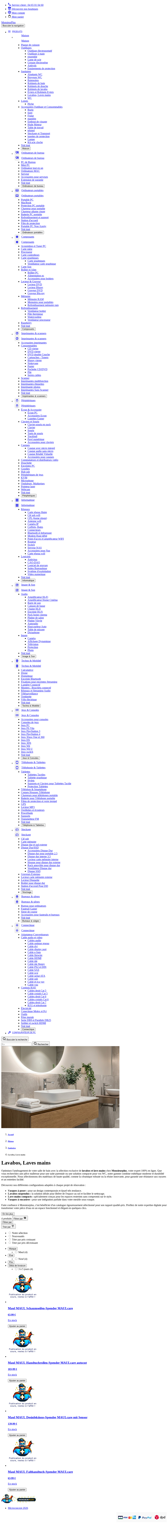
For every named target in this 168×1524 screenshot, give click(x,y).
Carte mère (26, 249)
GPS (23, 804)
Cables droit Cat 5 (37, 990)
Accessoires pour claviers (41, 442)
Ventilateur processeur (39, 319)
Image (24, 635)
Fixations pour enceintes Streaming (39, 681)
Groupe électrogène (38, 62)
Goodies (25, 468)
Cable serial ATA (36, 975)
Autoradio (33, 623)
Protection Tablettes (38, 786)
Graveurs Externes (30, 874)
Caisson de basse (36, 605)
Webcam (25, 489)
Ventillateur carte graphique (42, 263)
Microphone (27, 480)
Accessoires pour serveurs (34, 176)
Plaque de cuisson (30, 44)
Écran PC (33, 412)
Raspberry (26, 322)
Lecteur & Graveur (31, 281)
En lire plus (8, 1214)
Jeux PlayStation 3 (30, 731)
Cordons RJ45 (28, 987)
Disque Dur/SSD (30, 847)
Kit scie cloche (35, 142)
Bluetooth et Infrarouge (40, 533)
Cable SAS (33, 970)
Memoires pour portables (40, 302)
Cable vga (33, 984)
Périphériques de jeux (32, 474)
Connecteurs (34, 530)
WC (30, 98)
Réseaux (25, 509)
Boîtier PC (33, 272)
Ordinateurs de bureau (32, 186)
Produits (17, 31)
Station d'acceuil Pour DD (34, 886)
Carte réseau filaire (37, 512)
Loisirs (24, 101)
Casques (25, 445)
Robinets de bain (36, 83)
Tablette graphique (37, 777)
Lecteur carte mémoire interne (43, 859)
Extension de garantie (32, 179)
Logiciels (26, 556)
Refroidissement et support (35, 217)
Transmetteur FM (30, 819)
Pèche (31, 103)
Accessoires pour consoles (34, 719)
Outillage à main (36, 53)
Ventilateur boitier (37, 311)
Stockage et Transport (39, 133)
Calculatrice (27, 670)
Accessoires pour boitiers (40, 278)
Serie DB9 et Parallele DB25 (36, 1020)
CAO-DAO (34, 562)
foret (30, 112)
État (11, 1255)
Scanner (25, 378)
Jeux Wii (25, 746)
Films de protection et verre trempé (39, 801)
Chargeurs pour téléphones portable (39, 795)
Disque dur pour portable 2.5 (42, 853)
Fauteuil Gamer (29, 908)
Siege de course (29, 911)
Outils (24, 1014)
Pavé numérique (36, 439)
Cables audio (34, 940)
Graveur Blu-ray (36, 293)
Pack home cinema (37, 614)
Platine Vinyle (35, 620)
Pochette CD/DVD (37, 369)
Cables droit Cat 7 (37, 1002)
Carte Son (26, 266)
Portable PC (27, 199)
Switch (31, 544)
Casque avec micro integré (41, 448)
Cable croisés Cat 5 (38, 993)
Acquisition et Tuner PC (33, 246)
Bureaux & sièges (30, 921)
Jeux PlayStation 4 (30, 734)
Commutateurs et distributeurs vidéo (39, 460)
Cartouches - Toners (38, 357)
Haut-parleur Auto (37, 626)
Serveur (25, 174)
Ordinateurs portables (32, 232)
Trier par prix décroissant (25, 1242)
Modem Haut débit (37, 535)
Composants (28, 329)
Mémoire (25, 296)
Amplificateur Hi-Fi (38, 597)
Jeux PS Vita (27, 728)
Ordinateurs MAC (30, 171)
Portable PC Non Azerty (33, 226)
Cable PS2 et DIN (37, 967)
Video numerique (36, 574)
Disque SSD (34, 871)
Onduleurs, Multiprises (33, 483)
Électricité (26, 1008)
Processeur (26, 252)
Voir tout (25, 145)
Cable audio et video (31, 937)
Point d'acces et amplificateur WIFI (46, 538)
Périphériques (28, 495)
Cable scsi (33, 973)
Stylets (31, 780)
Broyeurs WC (35, 77)
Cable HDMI (34, 958)
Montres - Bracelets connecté (36, 687)
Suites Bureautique (37, 568)
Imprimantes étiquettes (32, 384)
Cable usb (33, 978)
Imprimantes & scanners (34, 396)
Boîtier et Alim (28, 269)
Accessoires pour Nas (39, 550)
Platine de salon (36, 617)
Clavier (31, 427)
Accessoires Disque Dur (40, 850)
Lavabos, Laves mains (39, 95)
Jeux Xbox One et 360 (32, 737)
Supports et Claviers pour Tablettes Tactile (49, 783)
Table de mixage (36, 629)
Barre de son (34, 603)
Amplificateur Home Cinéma (43, 600)
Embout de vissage (37, 121)
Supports (25, 816)
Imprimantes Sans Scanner (34, 390)
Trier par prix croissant (23, 1239)
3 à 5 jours (25, 1269)
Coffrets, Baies (35, 527)
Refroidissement (29, 308)
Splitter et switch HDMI (33, 1023)
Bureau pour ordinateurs (33, 905)
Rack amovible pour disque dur (44, 865)
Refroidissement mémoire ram (43, 305)
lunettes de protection (39, 136)
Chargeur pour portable (33, 208)
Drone (24, 673)
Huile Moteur (35, 124)
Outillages (26, 47)
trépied (31, 130)
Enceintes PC (28, 465)
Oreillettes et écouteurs (32, 810)
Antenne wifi (34, 521)
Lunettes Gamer (36, 418)
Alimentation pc (36, 275)
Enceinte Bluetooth (31, 678)
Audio (24, 594)
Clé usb (25, 838)
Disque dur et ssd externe (34, 844)
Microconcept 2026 (18, 1508)
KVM (24, 477)
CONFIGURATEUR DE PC (24, 1032)
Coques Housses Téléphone (35, 792)
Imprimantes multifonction (34, 381)
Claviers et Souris (30, 421)
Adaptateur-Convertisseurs (35, 934)
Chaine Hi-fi (34, 608)
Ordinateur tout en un (32, 168)
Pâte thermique (35, 314)
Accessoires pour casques (41, 457)
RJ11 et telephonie (37, 1005)
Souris (31, 430)
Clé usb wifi (34, 515)
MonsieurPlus (8, 22)
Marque (12, 1249)
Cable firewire (35, 955)
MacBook (26, 202)
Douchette (26, 462)
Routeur (32, 541)
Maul (22, 1252)
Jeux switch (27, 751)
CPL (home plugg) (37, 518)
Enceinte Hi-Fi (35, 611)
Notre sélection (20, 1233)
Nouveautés (18, 1236)
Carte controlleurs (30, 255)
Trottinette (26, 696)
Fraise (31, 115)
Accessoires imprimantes (34, 342)
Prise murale (27, 1017)
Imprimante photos (30, 387)
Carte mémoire (28, 841)
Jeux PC (25, 725)
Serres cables (34, 375)
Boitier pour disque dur (33, 883)
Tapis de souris (35, 433)
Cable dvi (33, 946)
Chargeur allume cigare (33, 211)
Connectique (28, 1029)
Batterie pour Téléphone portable (38, 798)
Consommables (29, 345)
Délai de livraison (17, 1265)
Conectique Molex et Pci (34, 1011)
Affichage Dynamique (39, 641)
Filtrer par (7, 1222)
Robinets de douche (38, 86)
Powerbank (27, 813)
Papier (31, 366)
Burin (30, 109)
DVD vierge (34, 351)
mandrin (32, 118)
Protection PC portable (32, 205)
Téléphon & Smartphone (34, 789)
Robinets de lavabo (37, 89)
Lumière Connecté (30, 684)
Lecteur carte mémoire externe (36, 877)
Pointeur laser (28, 486)
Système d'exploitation (39, 571)
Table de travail (35, 127)
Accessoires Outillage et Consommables (42, 106)
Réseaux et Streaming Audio (36, 690)
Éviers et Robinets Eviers (41, 92)
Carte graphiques (30, 257)
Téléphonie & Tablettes (33, 825)
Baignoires (33, 80)
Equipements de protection (41, 68)
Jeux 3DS (26, 743)
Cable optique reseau (38, 943)
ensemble (32, 56)
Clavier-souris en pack (39, 424)
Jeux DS (25, 740)
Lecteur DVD (35, 284)
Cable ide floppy (36, 964)
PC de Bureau (28, 162)
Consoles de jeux (30, 722)
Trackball (32, 436)
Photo (31, 650)
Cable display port (37, 949)
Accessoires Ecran (37, 415)
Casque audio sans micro (40, 451)
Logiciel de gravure (38, 565)
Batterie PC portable (31, 214)
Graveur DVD (35, 290)
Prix (11, 1262)
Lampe (31, 139)
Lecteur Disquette (30, 880)
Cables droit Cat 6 (37, 996)
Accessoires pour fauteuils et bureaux (40, 914)
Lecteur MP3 (28, 807)
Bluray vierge (35, 360)
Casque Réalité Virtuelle (40, 454)
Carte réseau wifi (36, 553)
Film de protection (30, 223)
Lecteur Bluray (35, 287)
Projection (33, 647)
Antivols (32, 65)
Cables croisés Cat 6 (38, 999)
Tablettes (25, 771)
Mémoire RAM (36, 299)
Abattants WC (35, 74)
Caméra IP (33, 524)
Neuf (22, 1259)
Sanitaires (26, 71)
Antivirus (32, 559)
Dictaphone (34, 632)
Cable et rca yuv (36, 981)
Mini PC (25, 165)
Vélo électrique (29, 699)
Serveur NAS (35, 547)
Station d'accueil (29, 220)
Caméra (32, 638)
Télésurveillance (29, 693)
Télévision (33, 644)
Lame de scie (34, 59)
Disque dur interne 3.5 (39, 856)
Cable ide (32, 961)
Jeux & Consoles (30, 758)
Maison (25, 148)
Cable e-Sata (34, 952)
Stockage (26, 892)
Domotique (27, 676)
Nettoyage (33, 363)
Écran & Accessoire (31, 409)
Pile (30, 372)
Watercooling (34, 317)
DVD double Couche (39, 354)
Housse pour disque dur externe (44, 862)
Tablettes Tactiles (36, 774)
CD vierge (33, 348)
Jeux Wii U (27, 748)
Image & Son (28, 656)
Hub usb (25, 471)
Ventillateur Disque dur (40, 868)
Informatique (28, 580)
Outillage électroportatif (40, 50)
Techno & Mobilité (30, 706)
